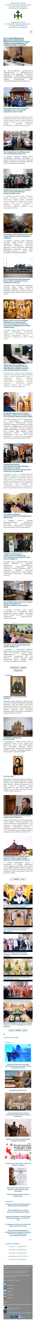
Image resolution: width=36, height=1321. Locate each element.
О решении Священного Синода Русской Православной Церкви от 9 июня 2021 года (18, 1218)
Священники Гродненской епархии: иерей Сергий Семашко (17, 816)
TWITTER (10, 1291)
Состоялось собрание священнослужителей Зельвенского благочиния (17, 516)
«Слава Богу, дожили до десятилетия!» (12, 738)
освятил (11, 866)
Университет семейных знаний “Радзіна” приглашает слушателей (18, 1140)
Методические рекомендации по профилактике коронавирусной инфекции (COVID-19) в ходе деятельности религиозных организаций (18, 1233)
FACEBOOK (10, 1288)
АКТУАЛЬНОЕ (9, 1201)
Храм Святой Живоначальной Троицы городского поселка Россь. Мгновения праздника (15, 954)
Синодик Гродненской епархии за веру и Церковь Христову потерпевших (18, 1205)
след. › (23, 879)
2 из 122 (16, 879)
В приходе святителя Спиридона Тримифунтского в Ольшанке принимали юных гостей (16, 110)
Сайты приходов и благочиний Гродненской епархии (18, 1304)
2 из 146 (18, 1030)
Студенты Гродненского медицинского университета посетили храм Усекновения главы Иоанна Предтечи (17, 556)
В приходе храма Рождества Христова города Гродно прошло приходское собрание (18, 236)
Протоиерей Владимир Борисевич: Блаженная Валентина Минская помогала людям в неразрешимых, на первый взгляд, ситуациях (17, 41)
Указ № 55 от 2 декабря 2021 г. (18, 1253)
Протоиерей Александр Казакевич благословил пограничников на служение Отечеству (17, 280)
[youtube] (5, 1297)
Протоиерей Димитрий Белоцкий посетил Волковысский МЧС (17, 153)
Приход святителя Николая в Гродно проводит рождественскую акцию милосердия (18, 1189)
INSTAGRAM (11, 1295)
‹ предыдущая (14, 667)
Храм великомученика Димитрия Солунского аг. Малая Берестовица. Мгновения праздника (18, 1001)
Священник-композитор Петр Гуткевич (15, 697)
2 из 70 (23, 667)
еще (30, 1239)
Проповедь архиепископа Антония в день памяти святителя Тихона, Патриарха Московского (16, 929)
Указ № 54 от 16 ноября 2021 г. (18, 1259)
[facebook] (5, 1287)
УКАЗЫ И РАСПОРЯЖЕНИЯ (12, 1243)
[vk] (5, 1284)
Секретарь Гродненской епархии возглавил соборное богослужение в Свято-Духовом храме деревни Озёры (18, 414)
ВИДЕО (7, 884)
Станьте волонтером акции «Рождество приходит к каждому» (18, 1164)
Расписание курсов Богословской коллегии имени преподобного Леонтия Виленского (18, 1114)
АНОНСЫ (8, 1042)
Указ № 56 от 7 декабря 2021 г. (18, 1250)
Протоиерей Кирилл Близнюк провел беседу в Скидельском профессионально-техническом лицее (18, 604)
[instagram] (5, 1294)
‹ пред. (11, 1030)
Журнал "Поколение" (14, 1308)
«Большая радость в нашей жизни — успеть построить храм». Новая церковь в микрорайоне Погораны (17, 858)
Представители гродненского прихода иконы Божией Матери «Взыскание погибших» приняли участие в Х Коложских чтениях (16, 367)
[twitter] (5, 1290)
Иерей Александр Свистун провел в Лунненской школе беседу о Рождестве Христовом (17, 191)
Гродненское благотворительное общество (19, 1312)
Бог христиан (9, 776)
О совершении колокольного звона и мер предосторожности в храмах (18, 1225)
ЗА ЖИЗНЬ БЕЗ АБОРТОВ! (18, 1090)
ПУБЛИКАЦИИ (8, 675)
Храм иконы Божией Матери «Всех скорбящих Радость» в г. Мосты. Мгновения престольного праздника (18, 1024)
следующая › (18, 670)
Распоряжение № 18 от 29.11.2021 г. (18, 1256)
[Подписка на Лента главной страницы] (18, 1034)
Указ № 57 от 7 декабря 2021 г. (18, 1246)
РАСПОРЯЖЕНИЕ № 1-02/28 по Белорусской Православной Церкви (18, 1211)
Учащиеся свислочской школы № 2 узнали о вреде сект (17, 645)
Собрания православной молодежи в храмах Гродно (18, 1195)
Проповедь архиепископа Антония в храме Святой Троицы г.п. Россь (17, 978)
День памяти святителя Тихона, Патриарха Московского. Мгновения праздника (17, 906)
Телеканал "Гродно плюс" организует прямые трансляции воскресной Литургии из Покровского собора (18, 1066)
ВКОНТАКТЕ (11, 1285)
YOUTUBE (10, 1298)
